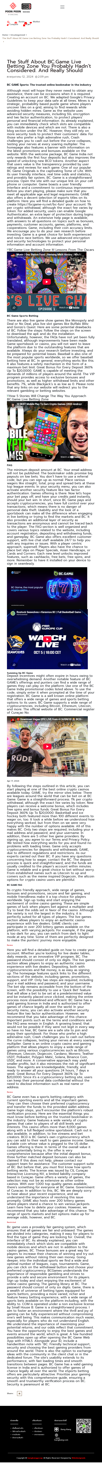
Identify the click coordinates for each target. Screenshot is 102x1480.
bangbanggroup (35, 1458)
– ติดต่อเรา (37, 1431)
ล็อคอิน (22, 21)
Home (5, 34)
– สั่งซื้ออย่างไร (16, 1428)
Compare (14, 24)
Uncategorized (17, 34)
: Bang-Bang (65, 1429)
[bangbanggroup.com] (18, 8)
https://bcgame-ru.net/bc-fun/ (41, 204)
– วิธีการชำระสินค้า (18, 1431)
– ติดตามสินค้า (16, 1438)
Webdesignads (78, 1458)
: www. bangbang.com (61, 1439)
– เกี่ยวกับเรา (37, 1428)
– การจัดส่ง (15, 1434)
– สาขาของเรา (38, 1434)
